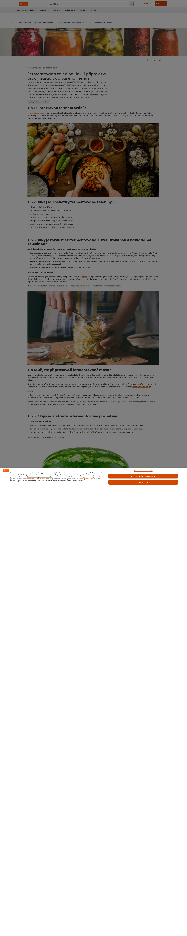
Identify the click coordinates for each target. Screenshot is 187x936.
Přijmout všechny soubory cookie (143, 476)
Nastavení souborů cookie (143, 471)
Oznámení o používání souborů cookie (39, 479)
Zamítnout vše (143, 482)
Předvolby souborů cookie (87, 479)
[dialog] (93, 702)
